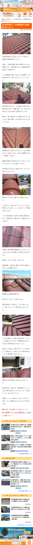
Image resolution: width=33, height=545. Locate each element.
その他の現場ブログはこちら (24, 525)
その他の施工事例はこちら (25, 453)
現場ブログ (9, 19)
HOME (3, 19)
